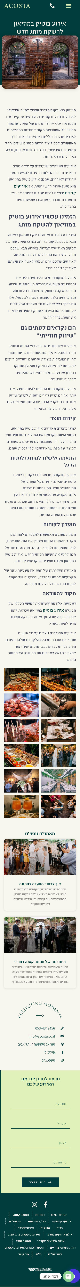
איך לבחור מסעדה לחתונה (40, 884)
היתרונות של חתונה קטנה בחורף (40, 962)
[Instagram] (34, 1204)
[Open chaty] (68, 1276)
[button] (68, 5)
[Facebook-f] (45, 1204)
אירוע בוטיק (53, 610)
